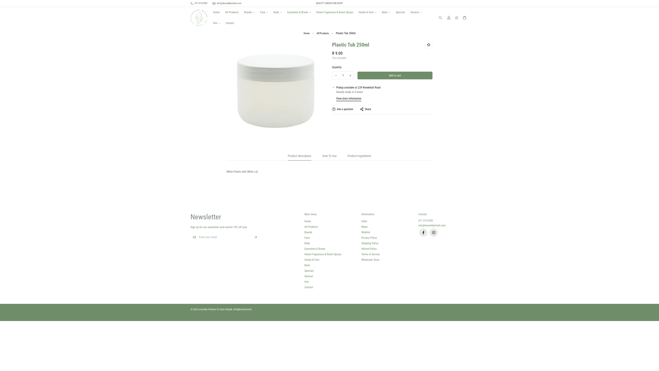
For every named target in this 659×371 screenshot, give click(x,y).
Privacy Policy (369, 237)
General (415, 12)
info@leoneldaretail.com (432, 225)
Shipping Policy (369, 243)
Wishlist (365, 232)
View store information (348, 98)
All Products (232, 12)
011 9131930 (425, 220)
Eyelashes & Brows (297, 12)
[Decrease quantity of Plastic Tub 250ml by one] (336, 76)
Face (262, 12)
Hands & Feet (366, 12)
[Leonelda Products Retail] (199, 17)
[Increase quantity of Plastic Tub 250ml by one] (350, 76)
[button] (464, 18)
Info (215, 23)
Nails (385, 12)
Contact (230, 23)
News (364, 226)
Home (216, 12)
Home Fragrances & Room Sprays (334, 12)
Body (276, 12)
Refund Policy (369, 248)
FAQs (364, 221)
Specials (400, 12)
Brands (248, 12)
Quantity (337, 67)
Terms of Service (370, 254)
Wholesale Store (370, 259)
